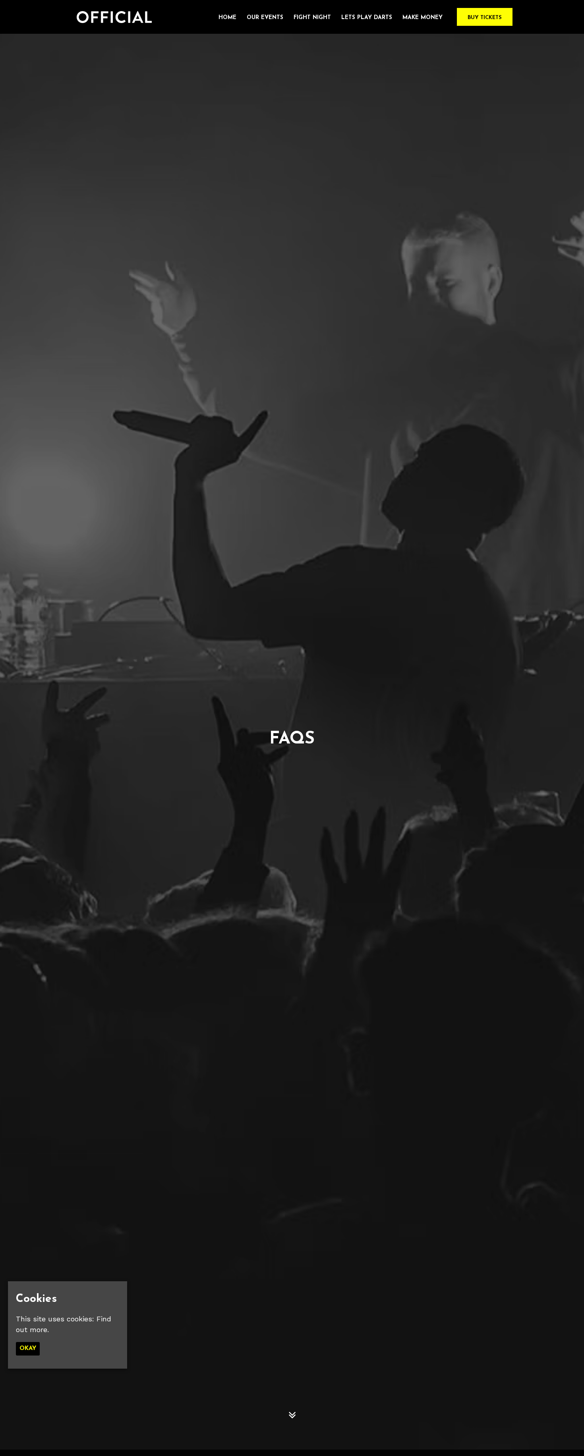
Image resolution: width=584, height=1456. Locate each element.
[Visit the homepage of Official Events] (112, 17)
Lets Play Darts (366, 18)
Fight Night (312, 18)
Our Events (265, 18)
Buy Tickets (485, 17)
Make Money (422, 18)
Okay (27, 1349)
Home (227, 18)
